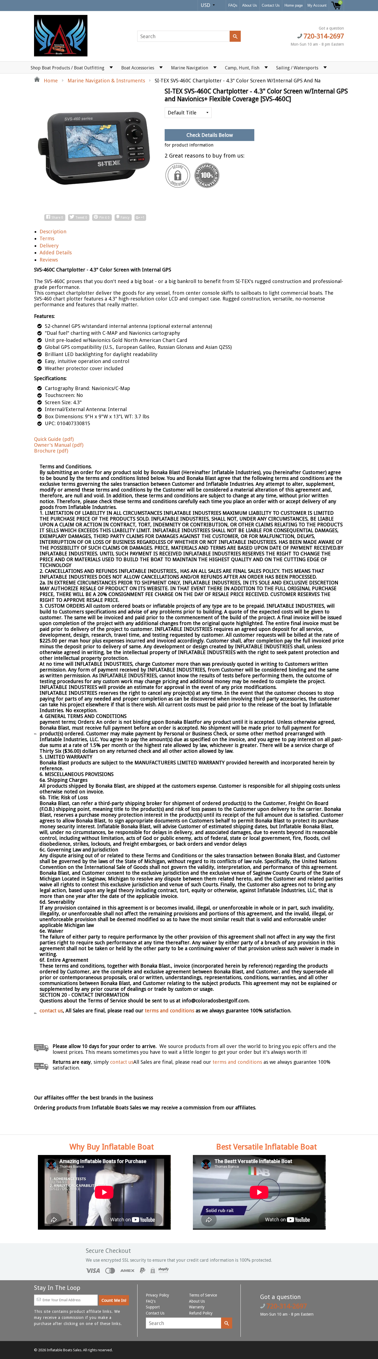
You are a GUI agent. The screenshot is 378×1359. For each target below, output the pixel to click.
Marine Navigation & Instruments (106, 80)
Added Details (56, 252)
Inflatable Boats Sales (64, 1350)
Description (53, 231)
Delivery (49, 246)
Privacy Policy (157, 1295)
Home (50, 80)
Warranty (196, 1307)
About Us (249, 5)
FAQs (232, 5)
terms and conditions (170, 1010)
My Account (317, 5)
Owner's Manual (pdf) (58, 445)
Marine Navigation (189, 67)
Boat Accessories (137, 67)
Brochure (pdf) (51, 451)
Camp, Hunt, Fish (242, 67)
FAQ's (151, 1301)
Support (153, 1307)
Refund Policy (201, 1313)
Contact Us (271, 5)
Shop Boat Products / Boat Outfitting (67, 67)
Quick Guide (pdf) (54, 439)
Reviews (49, 260)
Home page (293, 5)
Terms (47, 238)
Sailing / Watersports (297, 67)
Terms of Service (203, 1295)
